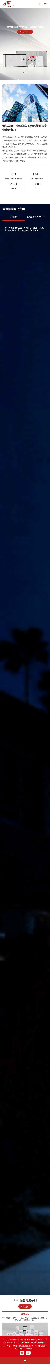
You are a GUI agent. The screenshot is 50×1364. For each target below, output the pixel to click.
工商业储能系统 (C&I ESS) (36, 217)
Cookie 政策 (20, 1349)
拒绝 (22, 1353)
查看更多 (25, 1307)
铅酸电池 (25, 1314)
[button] (23, 72)
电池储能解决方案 (13, 209)
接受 (28, 1353)
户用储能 (13, 217)
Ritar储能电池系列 (25, 1300)
